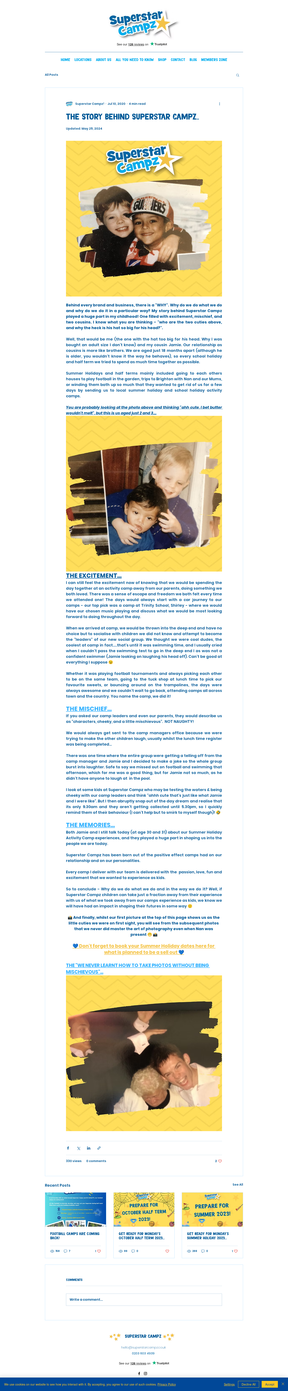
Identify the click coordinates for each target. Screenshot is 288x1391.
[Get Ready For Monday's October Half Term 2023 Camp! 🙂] (144, 1210)
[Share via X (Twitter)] (78, 1148)
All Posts (51, 75)
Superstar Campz (143, 1336)
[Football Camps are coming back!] (75, 1210)
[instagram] (145, 1373)
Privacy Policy (166, 1384)
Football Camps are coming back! (75, 1236)
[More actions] (219, 103)
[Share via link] (99, 1148)
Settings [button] (229, 1384)
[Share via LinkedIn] (89, 1148)
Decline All (249, 1384)
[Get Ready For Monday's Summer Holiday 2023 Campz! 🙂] (212, 1210)
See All (238, 1184)
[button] (83, 60)
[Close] (282, 1384)
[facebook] (139, 1373)
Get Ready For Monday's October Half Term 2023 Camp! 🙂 (141, 1236)
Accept (269, 1384)
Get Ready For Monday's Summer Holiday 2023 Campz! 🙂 (208, 1236)
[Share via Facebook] (68, 1148)
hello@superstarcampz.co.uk (143, 1347)
